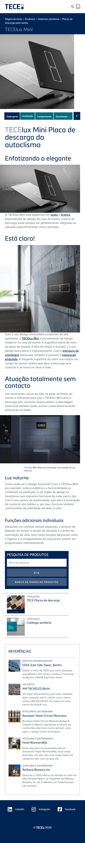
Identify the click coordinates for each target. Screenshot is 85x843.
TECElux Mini (30, 338)
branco (65, 215)
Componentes (44, 116)
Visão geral (12, 116)
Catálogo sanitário (39, 623)
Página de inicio (13, 19)
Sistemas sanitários (48, 19)
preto (54, 215)
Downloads (63, 116)
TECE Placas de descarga (43, 600)
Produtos (30, 19)
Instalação (27, 116)
